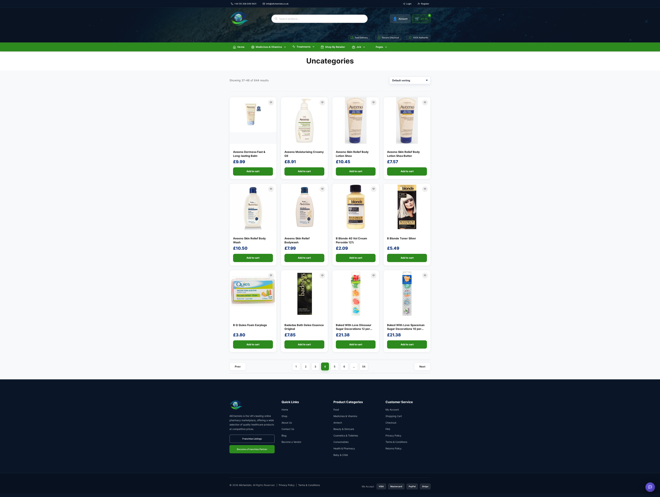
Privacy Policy (393, 435)
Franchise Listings (252, 438)
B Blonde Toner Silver (401, 238)
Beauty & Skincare (343, 429)
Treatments (304, 46)
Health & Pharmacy (344, 448)
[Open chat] (650, 487)
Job (358, 46)
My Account (392, 409)
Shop (284, 416)
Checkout (391, 422)
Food (336, 409)
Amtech (337, 422)
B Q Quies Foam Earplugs (250, 325)
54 (363, 366)
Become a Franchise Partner (252, 449)
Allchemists (245, 485)
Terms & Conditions (396, 441)
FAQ (388, 429)
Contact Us (288, 429)
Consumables (341, 441)
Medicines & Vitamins (269, 46)
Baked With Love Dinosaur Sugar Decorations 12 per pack (353, 328)
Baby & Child (340, 454)
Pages (379, 46)
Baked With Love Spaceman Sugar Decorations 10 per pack (406, 328)
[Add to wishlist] (271, 102)
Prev (238, 366)
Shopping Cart (394, 416)
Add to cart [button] (252, 171)
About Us (287, 422)
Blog (284, 435)
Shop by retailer (335, 46)
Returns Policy (394, 448)
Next (422, 366)
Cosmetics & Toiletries (345, 435)
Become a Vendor (291, 441)
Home (240, 46)
